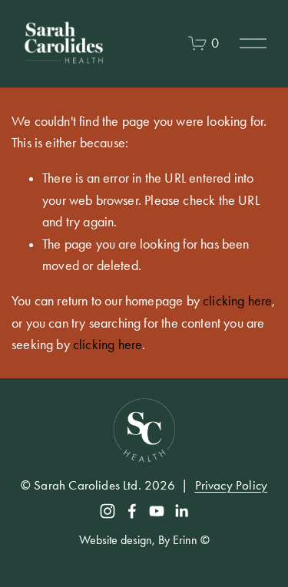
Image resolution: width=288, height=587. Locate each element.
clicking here (237, 300)
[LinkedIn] (181, 511)
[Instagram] (107, 511)
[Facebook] (132, 511)
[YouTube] (156, 511)
